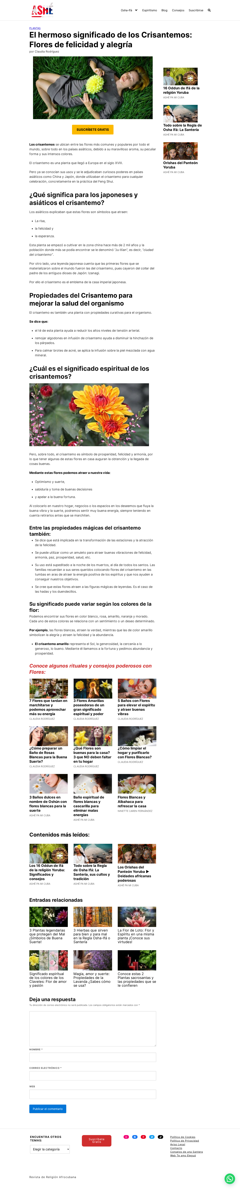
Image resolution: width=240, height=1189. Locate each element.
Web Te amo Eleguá (183, 1155)
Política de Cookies (182, 1136)
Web (32, 1086)
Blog (164, 10)
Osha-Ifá (126, 10)
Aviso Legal (177, 1144)
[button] (230, 1178)
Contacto (176, 1148)
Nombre (36, 1049)
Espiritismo (149, 10)
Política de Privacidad (184, 1140)
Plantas (35, 28)
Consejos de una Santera (186, 1151)
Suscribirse (196, 10)
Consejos (178, 10)
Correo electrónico (45, 1068)
